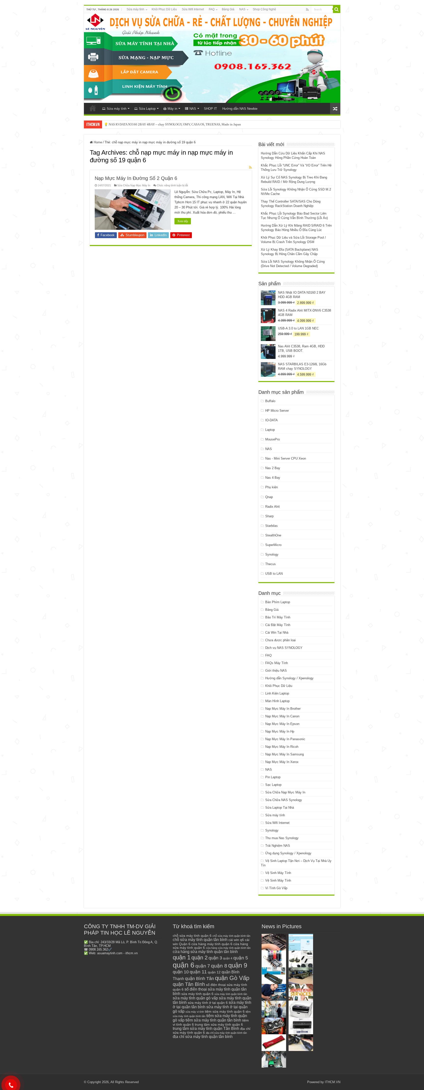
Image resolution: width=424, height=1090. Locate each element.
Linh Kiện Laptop (277, 693)
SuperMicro (273, 545)
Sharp (269, 516)
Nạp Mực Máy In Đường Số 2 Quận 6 (136, 178)
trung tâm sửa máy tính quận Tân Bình (206, 1028)
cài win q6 (236, 940)
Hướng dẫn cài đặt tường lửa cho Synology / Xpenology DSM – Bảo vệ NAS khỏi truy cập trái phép (170, 124)
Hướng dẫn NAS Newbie (239, 108)
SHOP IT (210, 108)
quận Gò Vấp (232, 978)
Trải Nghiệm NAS (277, 845)
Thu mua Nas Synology (282, 838)
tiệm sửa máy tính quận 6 (225, 1011)
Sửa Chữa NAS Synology (283, 800)
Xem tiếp (182, 221)
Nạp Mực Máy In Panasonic (285, 739)
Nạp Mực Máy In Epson (282, 724)
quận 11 (198, 971)
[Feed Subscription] (250, 167)
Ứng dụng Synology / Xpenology (288, 853)
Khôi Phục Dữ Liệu (164, 9)
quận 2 (199, 957)
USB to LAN (274, 573)
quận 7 (202, 965)
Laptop (270, 430)
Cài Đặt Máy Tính (277, 625)
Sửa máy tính (135, 9)
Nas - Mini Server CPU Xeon (285, 458)
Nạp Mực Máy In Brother (283, 708)
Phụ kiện (271, 487)
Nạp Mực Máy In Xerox (282, 762)
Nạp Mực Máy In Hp (279, 731)
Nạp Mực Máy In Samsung (284, 754)
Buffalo (270, 401)
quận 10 (181, 971)
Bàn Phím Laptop (277, 602)
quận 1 (181, 957)
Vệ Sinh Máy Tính (278, 873)
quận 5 (240, 957)
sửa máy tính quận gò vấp (195, 998)
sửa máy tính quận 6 (197, 994)
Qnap (269, 497)
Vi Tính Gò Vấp (276, 888)
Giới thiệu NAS (276, 670)
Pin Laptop (272, 777)
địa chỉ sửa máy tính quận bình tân (226, 1032)
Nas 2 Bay (272, 468)
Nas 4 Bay (272, 477)
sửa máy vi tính (195, 1011)
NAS (242, 9)
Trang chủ (92, 108)
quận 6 (183, 965)
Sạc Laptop (273, 785)
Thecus (270, 564)
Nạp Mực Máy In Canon (282, 716)
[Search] (336, 9)
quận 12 (214, 972)
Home (97, 142)
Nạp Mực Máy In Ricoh (281, 747)
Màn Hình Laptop (277, 701)
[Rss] (307, 10)
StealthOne (273, 535)
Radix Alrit (272, 506)
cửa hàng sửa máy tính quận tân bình (205, 952)
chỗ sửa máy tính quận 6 (192, 936)
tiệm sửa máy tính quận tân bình (213, 1020)
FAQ (211, 9)
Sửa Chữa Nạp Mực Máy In (133, 185)
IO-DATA (271, 420)
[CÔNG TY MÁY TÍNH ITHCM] (212, 58)
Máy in (172, 108)
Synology (271, 554)
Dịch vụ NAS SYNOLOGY (284, 648)
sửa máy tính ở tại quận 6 (208, 1003)
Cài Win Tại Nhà (276, 632)
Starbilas (271, 526)
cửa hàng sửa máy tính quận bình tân (228, 947)
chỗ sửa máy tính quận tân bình (200, 940)
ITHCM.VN (332, 1082)
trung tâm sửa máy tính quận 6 (219, 1024)
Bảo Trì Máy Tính (277, 617)
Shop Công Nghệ (264, 9)
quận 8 (219, 965)
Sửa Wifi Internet (193, 9)
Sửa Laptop (147, 108)
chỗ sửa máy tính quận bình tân (231, 935)
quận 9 (237, 965)
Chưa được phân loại (280, 640)
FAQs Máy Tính (276, 663)
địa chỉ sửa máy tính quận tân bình (203, 1037)
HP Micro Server (277, 410)
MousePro (272, 439)
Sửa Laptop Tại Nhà (279, 807)
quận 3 (215, 957)
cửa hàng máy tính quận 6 (211, 944)
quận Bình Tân (199, 978)
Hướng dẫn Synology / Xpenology (289, 678)
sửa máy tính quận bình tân (230, 994)
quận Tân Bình (189, 984)
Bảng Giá (228, 9)
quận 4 (227, 958)
